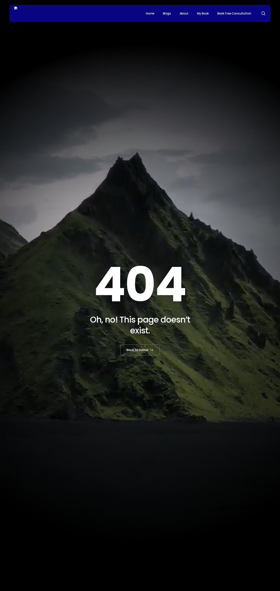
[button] (140, 350)
